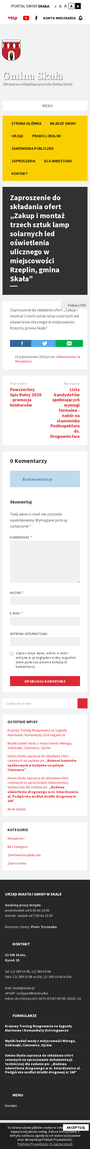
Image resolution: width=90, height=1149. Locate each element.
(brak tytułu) (17, 809)
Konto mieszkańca (59, 18)
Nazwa (17, 592)
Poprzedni (18, 383)
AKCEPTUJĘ (76, 1127)
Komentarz (21, 537)
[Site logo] (11, 60)
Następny (72, 383)
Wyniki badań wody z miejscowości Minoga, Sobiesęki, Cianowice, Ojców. (40, 745)
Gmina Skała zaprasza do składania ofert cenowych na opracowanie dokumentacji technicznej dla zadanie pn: (43, 789)
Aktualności (23, 361)
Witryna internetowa (29, 633)
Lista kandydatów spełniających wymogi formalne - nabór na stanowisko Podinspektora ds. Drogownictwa (65, 413)
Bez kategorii (18, 846)
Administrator (66, 356)
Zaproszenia (17, 863)
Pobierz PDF (76, 305)
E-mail (16, 613)
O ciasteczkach (61, 1144)
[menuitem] (26, 123)
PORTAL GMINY (30, 6)
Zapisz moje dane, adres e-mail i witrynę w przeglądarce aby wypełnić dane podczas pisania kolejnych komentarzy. (46, 660)
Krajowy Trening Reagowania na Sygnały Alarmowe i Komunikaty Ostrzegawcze (37, 732)
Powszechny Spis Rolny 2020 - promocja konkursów (26, 397)
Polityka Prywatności (33, 1144)
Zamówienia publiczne (24, 855)
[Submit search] (83, 703)
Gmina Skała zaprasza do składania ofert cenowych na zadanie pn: (42, 763)
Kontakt (11, 1105)
